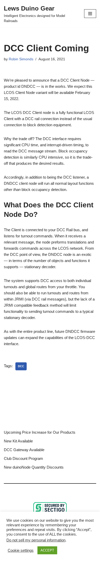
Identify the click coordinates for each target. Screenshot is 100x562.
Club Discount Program (23, 458)
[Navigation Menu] (90, 13)
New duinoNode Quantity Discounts (34, 467)
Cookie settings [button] (21, 550)
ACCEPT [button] (47, 550)
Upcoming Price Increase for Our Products (39, 432)
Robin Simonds (21, 59)
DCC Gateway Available (24, 450)
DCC (21, 366)
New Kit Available (18, 441)
